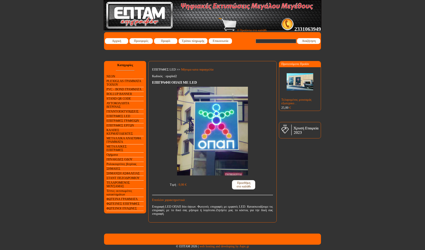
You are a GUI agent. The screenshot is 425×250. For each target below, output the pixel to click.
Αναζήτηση (309, 41)
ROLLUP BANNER (119, 94)
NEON (110, 76)
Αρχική (116, 41)
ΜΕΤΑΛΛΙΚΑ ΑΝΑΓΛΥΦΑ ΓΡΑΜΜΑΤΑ (123, 140)
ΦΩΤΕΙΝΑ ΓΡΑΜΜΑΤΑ (122, 199)
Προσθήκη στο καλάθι (244, 184)
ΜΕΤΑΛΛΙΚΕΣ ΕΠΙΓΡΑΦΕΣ (116, 148)
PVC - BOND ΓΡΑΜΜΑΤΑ (123, 89)
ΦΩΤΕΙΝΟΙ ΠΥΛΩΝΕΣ (121, 208)
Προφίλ (165, 41)
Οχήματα (112, 154)
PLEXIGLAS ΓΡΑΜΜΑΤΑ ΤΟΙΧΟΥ (123, 82)
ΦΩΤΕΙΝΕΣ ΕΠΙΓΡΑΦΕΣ (122, 203)
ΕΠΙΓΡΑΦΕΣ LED (118, 116)
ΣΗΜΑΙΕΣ (113, 168)
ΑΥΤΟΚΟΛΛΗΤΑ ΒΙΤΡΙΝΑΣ (117, 105)
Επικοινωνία (220, 41)
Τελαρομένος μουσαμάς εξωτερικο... (296, 101)
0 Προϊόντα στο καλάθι (251, 30)
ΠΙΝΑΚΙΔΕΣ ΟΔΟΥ (119, 159)
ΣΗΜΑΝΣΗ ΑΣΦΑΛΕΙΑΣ (123, 173)
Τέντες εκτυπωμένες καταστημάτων (119, 192)
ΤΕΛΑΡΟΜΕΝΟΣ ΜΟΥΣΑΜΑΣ (118, 184)
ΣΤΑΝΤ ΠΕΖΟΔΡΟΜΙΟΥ (123, 178)
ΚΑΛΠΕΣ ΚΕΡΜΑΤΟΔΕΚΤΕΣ (119, 131)
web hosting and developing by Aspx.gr (224, 246)
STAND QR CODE (118, 98)
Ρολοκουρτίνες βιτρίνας (121, 164)
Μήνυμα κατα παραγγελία (197, 69)
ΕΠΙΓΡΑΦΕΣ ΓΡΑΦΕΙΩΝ (122, 120)
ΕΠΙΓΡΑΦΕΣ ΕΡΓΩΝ (120, 125)
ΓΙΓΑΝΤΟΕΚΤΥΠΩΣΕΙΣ (122, 111)
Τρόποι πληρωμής (193, 41)
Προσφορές (141, 41)
